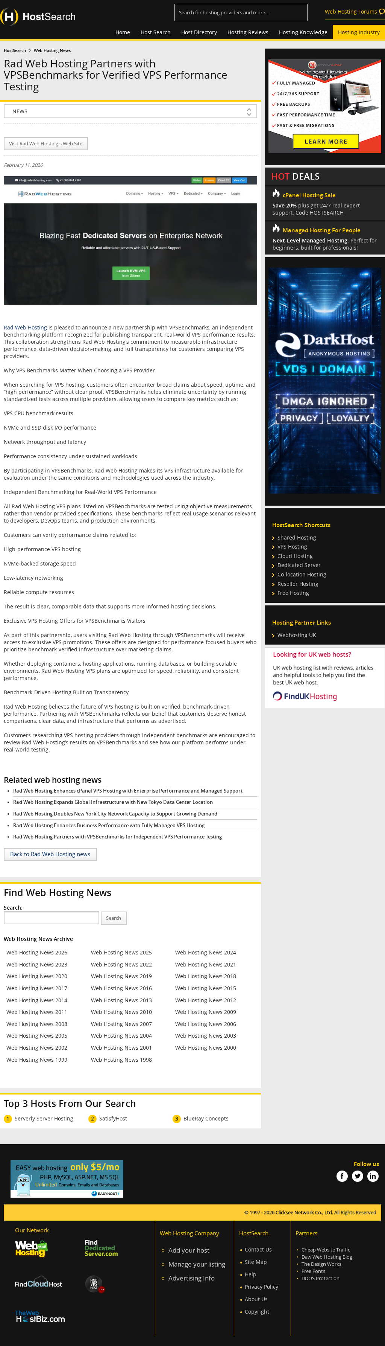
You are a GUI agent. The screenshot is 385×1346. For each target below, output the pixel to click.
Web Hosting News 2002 (36, 1047)
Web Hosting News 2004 (121, 1035)
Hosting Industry (359, 32)
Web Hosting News (52, 50)
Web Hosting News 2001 (121, 1047)
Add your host (188, 1250)
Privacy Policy (261, 1286)
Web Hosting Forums (351, 11)
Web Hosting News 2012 (205, 1000)
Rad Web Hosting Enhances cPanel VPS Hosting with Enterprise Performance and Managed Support (128, 791)
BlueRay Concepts (206, 1118)
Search (113, 918)
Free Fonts (313, 1271)
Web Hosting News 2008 (36, 1023)
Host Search (156, 32)
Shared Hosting (296, 537)
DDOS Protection (321, 1278)
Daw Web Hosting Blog (327, 1257)
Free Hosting (293, 592)
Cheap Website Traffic (326, 1250)
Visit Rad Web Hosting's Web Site (45, 143)
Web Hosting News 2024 (205, 952)
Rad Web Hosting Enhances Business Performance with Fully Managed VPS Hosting (109, 825)
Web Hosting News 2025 (121, 952)
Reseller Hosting (297, 583)
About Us (256, 1299)
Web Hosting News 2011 (36, 1011)
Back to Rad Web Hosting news (50, 854)
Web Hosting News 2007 (121, 1023)
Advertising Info (191, 1278)
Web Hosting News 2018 (205, 976)
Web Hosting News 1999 (36, 1059)
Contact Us (258, 1249)
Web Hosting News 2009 (205, 1011)
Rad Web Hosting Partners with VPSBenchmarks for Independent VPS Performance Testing (117, 837)
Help (250, 1274)
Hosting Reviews (247, 32)
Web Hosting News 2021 (205, 964)
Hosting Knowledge (303, 32)
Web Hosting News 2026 (36, 952)
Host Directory (199, 32)
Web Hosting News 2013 (121, 1000)
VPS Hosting (292, 546)
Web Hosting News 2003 (205, 1035)
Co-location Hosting (301, 574)
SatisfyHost (113, 1118)
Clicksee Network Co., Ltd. (304, 1212)
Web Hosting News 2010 (121, 1011)
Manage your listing (196, 1264)
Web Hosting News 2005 (36, 1035)
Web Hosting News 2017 (36, 988)
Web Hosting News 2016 (121, 988)
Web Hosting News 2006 (205, 1023)
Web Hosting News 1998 (121, 1059)
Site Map (256, 1261)
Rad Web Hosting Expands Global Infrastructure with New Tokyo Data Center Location (113, 802)
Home (122, 32)
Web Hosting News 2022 (121, 964)
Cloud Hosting (295, 555)
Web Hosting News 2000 (205, 1047)
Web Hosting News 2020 (36, 976)
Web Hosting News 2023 (36, 964)
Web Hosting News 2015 (205, 988)
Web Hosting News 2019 (121, 976)
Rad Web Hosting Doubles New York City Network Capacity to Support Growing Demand (115, 814)
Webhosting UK (296, 635)
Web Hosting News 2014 (36, 1000)
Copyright (257, 1311)
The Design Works (321, 1264)
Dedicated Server (299, 565)
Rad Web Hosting (25, 327)
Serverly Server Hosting (44, 1118)
